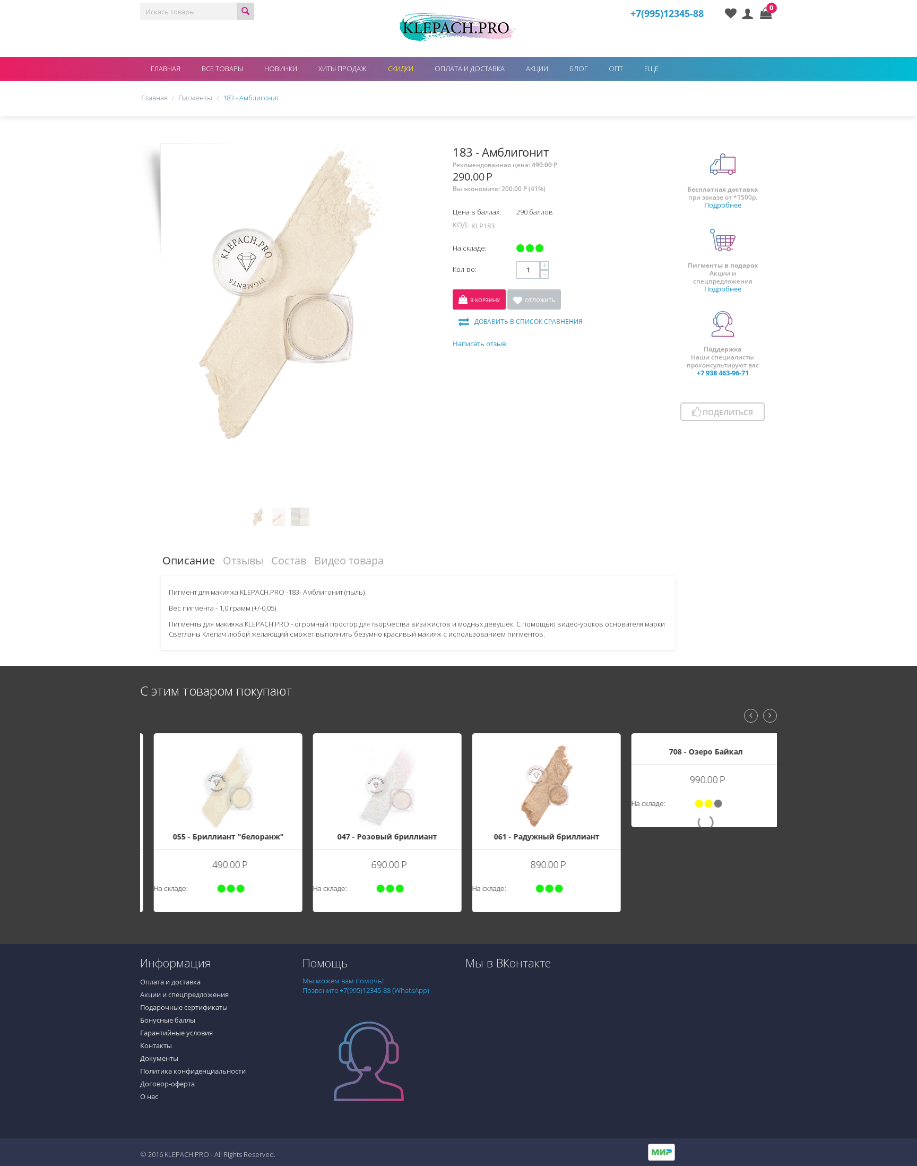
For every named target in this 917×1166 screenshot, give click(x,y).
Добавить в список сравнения (528, 321)
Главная (165, 68)
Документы (159, 1058)
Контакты (156, 1045)
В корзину (485, 300)
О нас (149, 1096)
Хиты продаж (342, 68)
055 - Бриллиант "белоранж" (220, 836)
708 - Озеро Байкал (697, 836)
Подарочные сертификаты (184, 1007)
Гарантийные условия (176, 1033)
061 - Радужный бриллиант (538, 836)
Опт (616, 68)
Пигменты (195, 97)
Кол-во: (465, 269)
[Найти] (245, 11)
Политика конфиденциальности (193, 1071)
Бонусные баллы (167, 1020)
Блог (578, 68)
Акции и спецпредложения (184, 994)
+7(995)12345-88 (667, 13)
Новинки (280, 68)
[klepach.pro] (458, 26)
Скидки (400, 68)
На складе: (470, 248)
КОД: (461, 224)
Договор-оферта (167, 1083)
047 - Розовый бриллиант (379, 836)
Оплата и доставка (470, 68)
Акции (537, 68)
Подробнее (722, 205)
